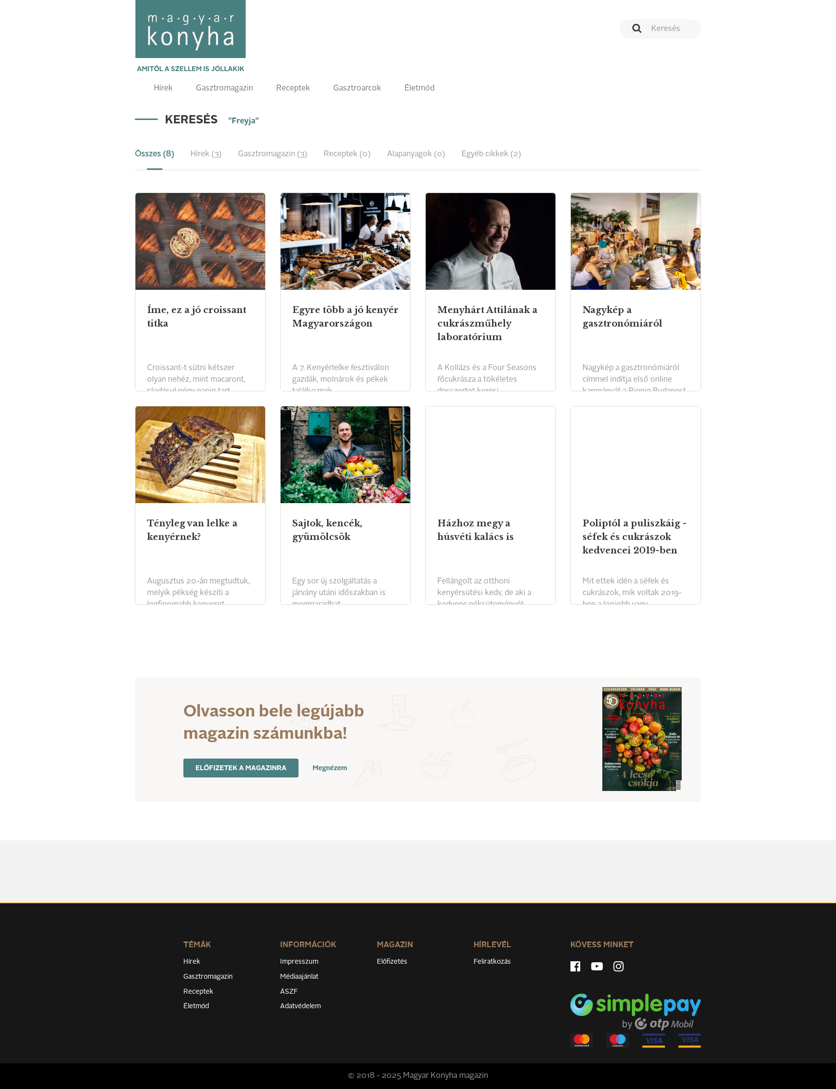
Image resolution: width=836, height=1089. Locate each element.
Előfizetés (392, 961)
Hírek (163, 88)
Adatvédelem (300, 1006)
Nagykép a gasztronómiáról (622, 317)
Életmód (419, 88)
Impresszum (299, 961)
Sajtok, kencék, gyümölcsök (327, 530)
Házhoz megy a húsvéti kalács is (475, 530)
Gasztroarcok (357, 88)
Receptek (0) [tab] (347, 154)
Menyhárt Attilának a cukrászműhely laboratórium (487, 324)
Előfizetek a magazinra (240, 768)
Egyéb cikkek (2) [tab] (491, 154)
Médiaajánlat (299, 976)
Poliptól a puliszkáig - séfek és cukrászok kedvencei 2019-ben (634, 537)
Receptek (293, 88)
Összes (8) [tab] (154, 154)
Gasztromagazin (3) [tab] (272, 154)
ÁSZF (289, 991)
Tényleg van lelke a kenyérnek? (192, 530)
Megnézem (330, 768)
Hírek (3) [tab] (206, 154)
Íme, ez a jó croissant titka (196, 317)
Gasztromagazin (224, 88)
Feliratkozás (492, 961)
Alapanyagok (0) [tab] (416, 154)
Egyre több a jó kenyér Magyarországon (345, 317)
